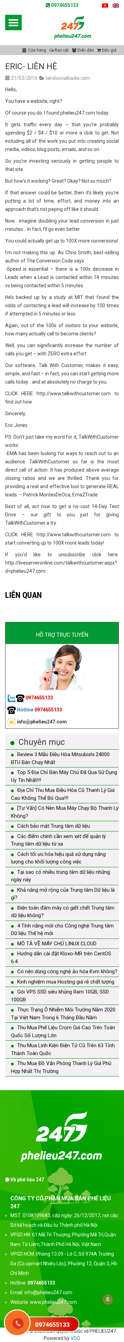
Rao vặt (61, 50)
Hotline (39, 709)
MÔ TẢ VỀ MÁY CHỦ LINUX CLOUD (56, 944)
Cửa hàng (36, 50)
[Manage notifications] (107, 1299)
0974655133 (64, 5)
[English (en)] (116, 5)
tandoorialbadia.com (67, 78)
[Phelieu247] (73, 26)
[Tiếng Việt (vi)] (105, 5)
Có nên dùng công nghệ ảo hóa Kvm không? (67, 971)
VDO (75, 1338)
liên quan (23, 595)
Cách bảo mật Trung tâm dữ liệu (53, 826)
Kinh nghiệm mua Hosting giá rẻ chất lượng (65, 982)
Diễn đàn (85, 50)
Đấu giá (108, 50)
